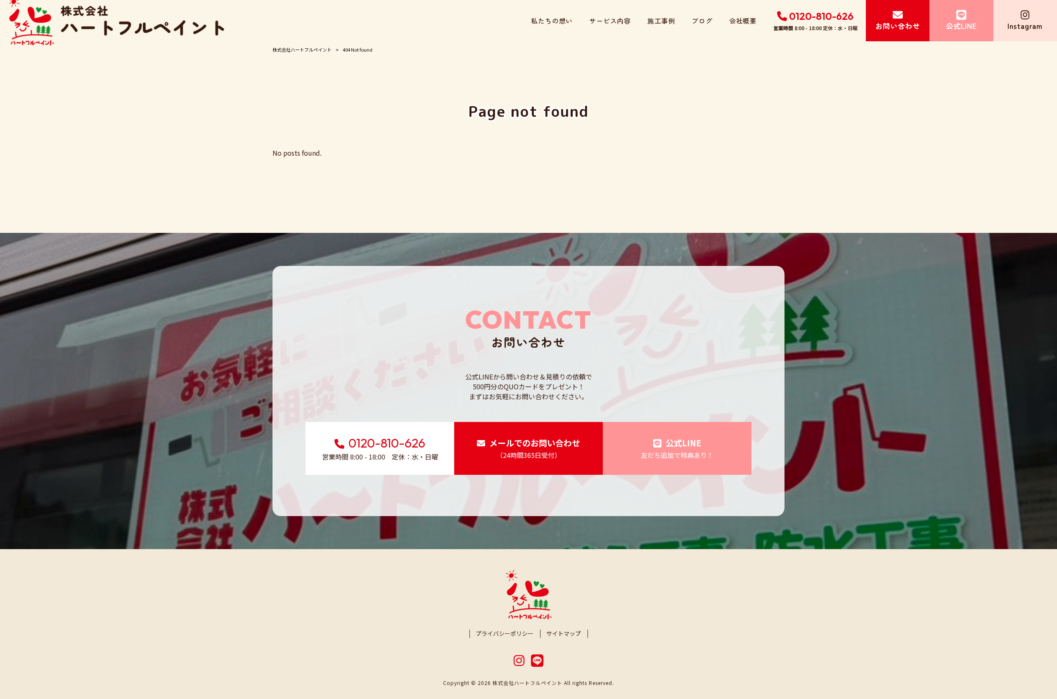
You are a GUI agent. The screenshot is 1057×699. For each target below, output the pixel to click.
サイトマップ (563, 633)
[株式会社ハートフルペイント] (116, 20)
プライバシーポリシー (504, 633)
